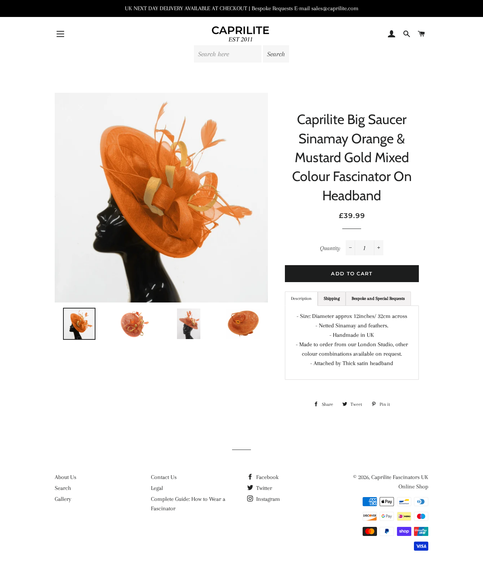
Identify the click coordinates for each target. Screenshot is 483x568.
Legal (157, 488)
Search (63, 488)
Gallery (63, 499)
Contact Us (164, 477)
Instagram (267, 499)
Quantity (330, 248)
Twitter (263, 488)
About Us (65, 477)
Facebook (266, 477)
